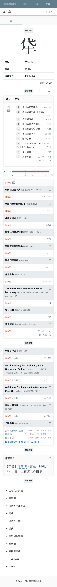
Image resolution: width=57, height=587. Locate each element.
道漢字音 (26, 157)
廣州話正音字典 (30, 107)
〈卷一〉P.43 (45, 157)
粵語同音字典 (29, 134)
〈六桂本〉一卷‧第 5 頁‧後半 (39, 434)
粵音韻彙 (26, 152)
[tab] (11, 21)
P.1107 (48, 380)
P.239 (48, 358)
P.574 (49, 416)
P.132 (49, 134)
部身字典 (26, 138)
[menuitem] (28, 490)
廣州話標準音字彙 (31, 124)
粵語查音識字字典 (31, 129)
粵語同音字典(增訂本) (33, 112)
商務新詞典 (27, 119)
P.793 (48, 398)
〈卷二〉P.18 (46, 161)
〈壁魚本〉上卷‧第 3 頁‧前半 (39, 430)
